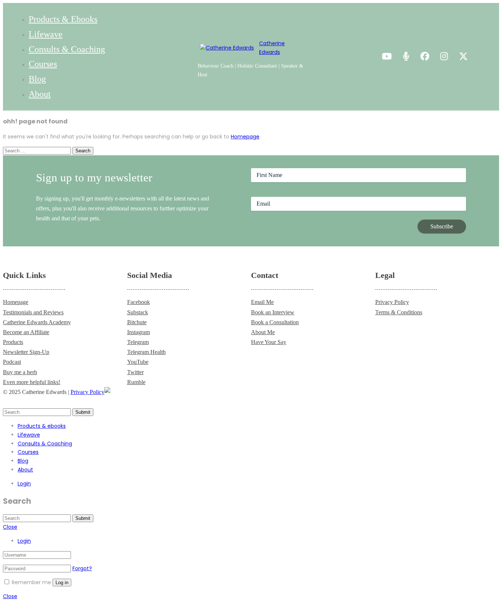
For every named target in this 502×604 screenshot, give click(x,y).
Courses (43, 64)
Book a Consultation (275, 322)
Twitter (135, 372)
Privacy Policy (392, 302)
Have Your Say (268, 342)
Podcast (12, 362)
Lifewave (45, 34)
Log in (61, 582)
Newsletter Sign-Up (26, 352)
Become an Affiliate (26, 332)
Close (10, 527)
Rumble (136, 382)
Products (13, 342)
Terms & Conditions (398, 312)
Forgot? (82, 568)
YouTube (137, 362)
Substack (137, 312)
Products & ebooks (63, 19)
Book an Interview (272, 312)
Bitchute (137, 322)
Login (24, 483)
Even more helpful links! (31, 382)
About (40, 94)
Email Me (262, 302)
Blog (37, 79)
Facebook (138, 302)
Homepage (245, 136)
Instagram (138, 332)
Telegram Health (146, 352)
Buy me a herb (20, 372)
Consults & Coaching (67, 49)
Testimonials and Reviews (33, 312)
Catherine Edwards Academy (37, 322)
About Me (263, 332)
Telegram (138, 342)
